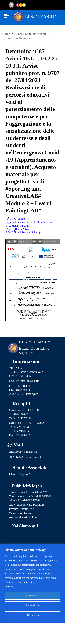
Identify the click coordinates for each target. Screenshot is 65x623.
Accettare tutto (32, 595)
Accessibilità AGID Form (23, 517)
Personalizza (32, 605)
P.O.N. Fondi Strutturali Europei (35, 34)
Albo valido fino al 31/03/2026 (26, 504)
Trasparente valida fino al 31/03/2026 (30, 496)
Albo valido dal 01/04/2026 (24, 500)
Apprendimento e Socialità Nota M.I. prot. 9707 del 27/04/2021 (30, 223)
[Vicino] (61, 547)
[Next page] (15, 241)
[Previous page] (9, 241)
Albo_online (17, 218)
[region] (32, 583)
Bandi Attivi (22, 229)
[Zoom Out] (34, 241)
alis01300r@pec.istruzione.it (25, 457)
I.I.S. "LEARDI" (40, 16)
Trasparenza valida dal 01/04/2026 (28, 492)
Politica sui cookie (24, 586)
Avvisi (10, 229)
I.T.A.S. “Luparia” (19, 474)
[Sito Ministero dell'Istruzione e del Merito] (18, 5)
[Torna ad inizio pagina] (33, 332)
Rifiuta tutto (32, 615)
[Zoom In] (40, 241)
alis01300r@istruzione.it (23, 451)
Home (6, 34)
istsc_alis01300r (29, 380)
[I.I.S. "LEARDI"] (18, 16)
